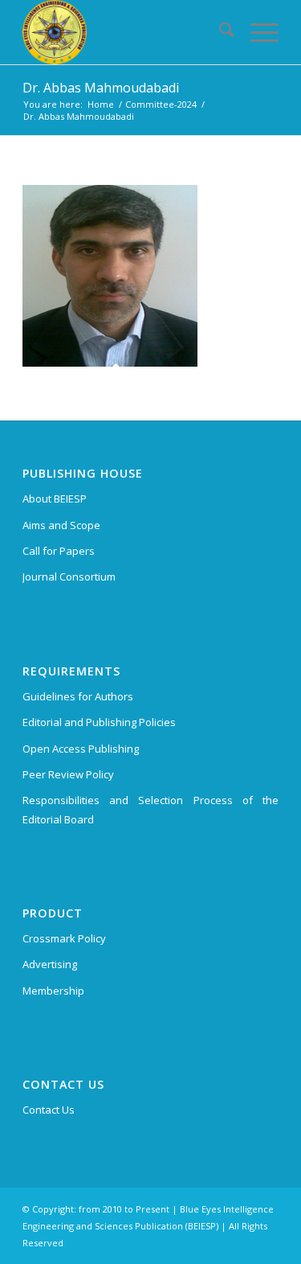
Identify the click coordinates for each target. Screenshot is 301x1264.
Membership (53, 990)
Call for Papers (58, 551)
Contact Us (48, 1109)
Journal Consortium (69, 576)
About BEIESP (54, 498)
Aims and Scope (61, 525)
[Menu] (256, 32)
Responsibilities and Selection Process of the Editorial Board (150, 809)
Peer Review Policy (68, 774)
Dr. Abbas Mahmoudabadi (100, 87)
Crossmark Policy (64, 938)
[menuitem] (218, 32)
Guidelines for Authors (77, 696)
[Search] (218, 32)
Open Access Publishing (80, 748)
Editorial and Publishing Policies (99, 722)
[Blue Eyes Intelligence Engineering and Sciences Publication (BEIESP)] (124, 32)
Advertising (49, 964)
